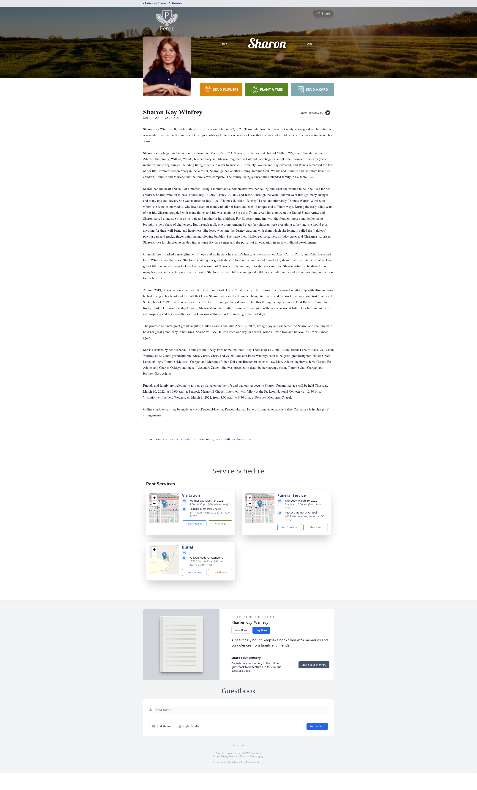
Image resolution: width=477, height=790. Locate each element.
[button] (164, 504)
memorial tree (188, 439)
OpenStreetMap (242, 762)
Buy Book (261, 630)
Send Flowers (220, 572)
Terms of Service (248, 756)
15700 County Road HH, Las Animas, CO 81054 (206, 563)
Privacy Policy (228, 756)
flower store (244, 439)
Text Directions (194, 523)
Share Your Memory (314, 664)
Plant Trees (220, 523)
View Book (241, 630)
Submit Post (317, 726)
